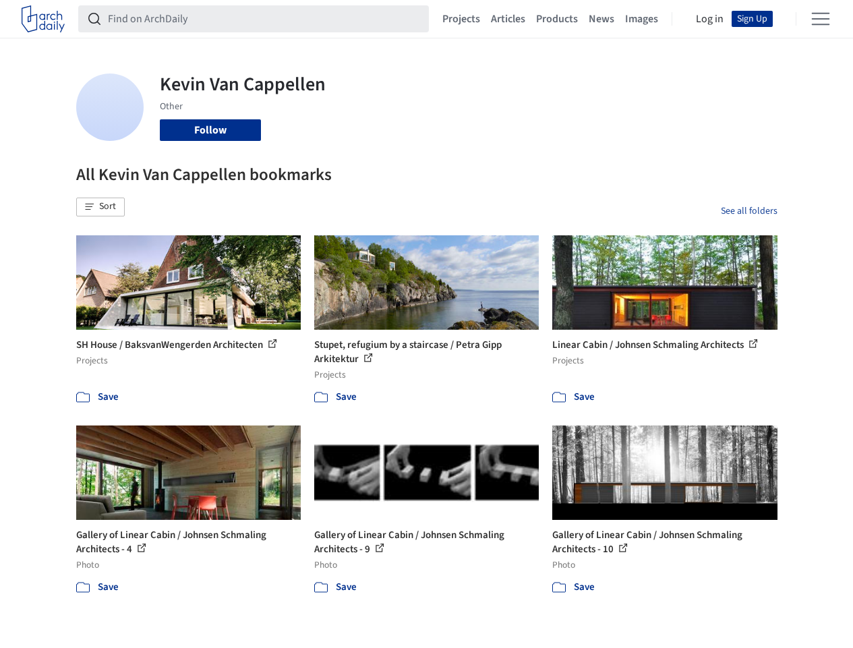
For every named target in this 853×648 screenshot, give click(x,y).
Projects (461, 18)
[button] (100, 207)
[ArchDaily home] (43, 18)
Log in (710, 18)
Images (641, 18)
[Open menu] (820, 19)
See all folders (749, 211)
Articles (508, 18)
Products (557, 18)
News (601, 18)
